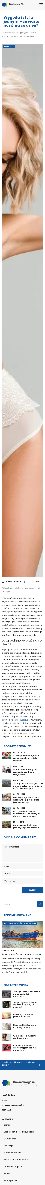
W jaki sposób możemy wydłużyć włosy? (24, 1037)
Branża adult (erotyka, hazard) (20, 1131)
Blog (4, 1101)
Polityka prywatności (13, 1105)
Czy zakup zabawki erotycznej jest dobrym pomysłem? (24, 1047)
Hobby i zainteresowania (16, 1159)
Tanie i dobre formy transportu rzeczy (21, 954)
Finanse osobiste (12, 1152)
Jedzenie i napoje (13, 1166)
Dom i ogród (10, 1138)
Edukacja (8, 1145)
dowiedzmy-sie (13, 582)
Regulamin (7, 1110)
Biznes (7, 1125)
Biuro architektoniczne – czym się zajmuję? (25, 1026)
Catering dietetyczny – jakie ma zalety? (24, 1015)
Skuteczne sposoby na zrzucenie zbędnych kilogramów (24, 772)
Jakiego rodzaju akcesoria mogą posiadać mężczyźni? (26, 994)
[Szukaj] (40, 904)
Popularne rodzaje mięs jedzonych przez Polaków (26, 826)
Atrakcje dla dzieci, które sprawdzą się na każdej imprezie (26, 758)
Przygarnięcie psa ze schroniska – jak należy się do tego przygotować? (27, 814)
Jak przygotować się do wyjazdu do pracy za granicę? (25, 1004)
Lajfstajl (8, 46)
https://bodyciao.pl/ (19, 720)
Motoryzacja (10, 1180)
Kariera (7, 1173)
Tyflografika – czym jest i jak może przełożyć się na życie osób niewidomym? (28, 786)
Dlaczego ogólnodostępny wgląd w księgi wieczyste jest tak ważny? (27, 800)
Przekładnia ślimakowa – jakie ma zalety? (18, 1063)
